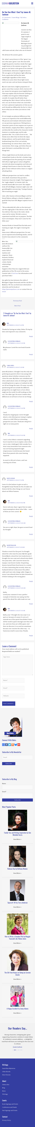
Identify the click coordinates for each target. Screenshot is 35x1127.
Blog (3, 1088)
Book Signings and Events (10, 1104)
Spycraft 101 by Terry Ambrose (18, 902)
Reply (31, 336)
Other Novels (6, 1071)
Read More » (17, 839)
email (4, 291)
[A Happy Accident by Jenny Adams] (17, 996)
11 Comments (6, 17)
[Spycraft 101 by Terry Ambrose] (17, 890)
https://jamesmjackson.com (11, 289)
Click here (15, 273)
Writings (5, 1094)
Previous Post (17, 301)
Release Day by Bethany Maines (17, 868)
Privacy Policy (6, 1120)
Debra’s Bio (5, 1084)
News (4, 1091)
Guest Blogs (15, 17)
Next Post (17, 306)
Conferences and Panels (9, 1107)
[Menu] (32, 3)
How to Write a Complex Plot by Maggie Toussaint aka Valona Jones (17, 937)
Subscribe (9, 763)
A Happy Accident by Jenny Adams (17, 1008)
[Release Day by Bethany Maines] (17, 856)
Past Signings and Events (9, 1110)
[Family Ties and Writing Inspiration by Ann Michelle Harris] (17, 820)
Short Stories (6, 1075)
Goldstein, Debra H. (14, 341)
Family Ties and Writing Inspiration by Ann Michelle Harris (17, 833)
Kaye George (11, 478)
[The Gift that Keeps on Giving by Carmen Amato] (17, 960)
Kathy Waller (11, 545)
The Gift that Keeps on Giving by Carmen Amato (17, 973)
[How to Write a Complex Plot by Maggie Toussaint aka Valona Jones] (17, 924)
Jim (8, 323)
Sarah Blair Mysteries (8, 1068)
